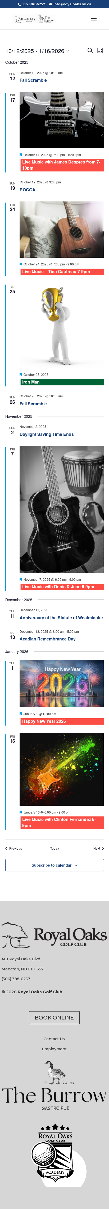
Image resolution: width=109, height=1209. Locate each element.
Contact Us (54, 1038)
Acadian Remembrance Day (48, 639)
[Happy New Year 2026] (62, 683)
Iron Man (31, 382)
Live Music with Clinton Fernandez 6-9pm (59, 822)
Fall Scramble (33, 80)
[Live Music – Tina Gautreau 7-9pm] (62, 229)
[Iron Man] (62, 325)
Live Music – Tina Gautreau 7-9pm (56, 271)
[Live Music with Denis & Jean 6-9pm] (62, 509)
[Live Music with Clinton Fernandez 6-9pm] (62, 769)
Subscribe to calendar (51, 865)
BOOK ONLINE (54, 1017)
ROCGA (27, 190)
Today (54, 848)
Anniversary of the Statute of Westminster (61, 617)
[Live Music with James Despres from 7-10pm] (62, 120)
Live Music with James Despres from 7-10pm (61, 165)
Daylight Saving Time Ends (47, 434)
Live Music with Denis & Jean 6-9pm (58, 586)
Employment (54, 1049)
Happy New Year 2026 (44, 721)
